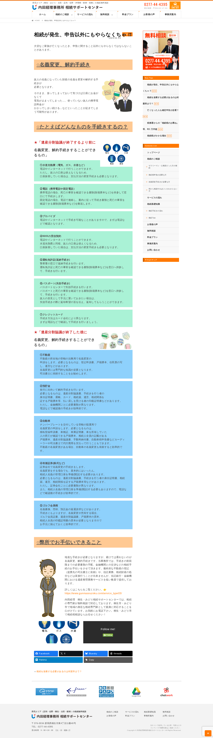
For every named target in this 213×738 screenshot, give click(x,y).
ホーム (42, 14)
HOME (37, 20)
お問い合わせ (153, 250)
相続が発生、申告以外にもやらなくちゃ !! (83, 34)
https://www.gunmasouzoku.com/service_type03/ (93, 593)
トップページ (153, 152)
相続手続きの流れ (156, 211)
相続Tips (152, 218)
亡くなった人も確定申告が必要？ (161, 113)
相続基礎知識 (150, 712)
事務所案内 (170, 14)
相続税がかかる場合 (159, 135)
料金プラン (127, 14)
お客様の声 (149, 14)
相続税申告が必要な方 (158, 175)
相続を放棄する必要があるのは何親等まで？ (59, 671)
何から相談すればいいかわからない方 (163, 190)
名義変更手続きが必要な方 (159, 182)
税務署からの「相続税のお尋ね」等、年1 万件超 (161, 126)
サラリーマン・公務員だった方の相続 (163, 167)
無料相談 (104, 14)
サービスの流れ (85, 14)
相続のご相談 (62, 14)
